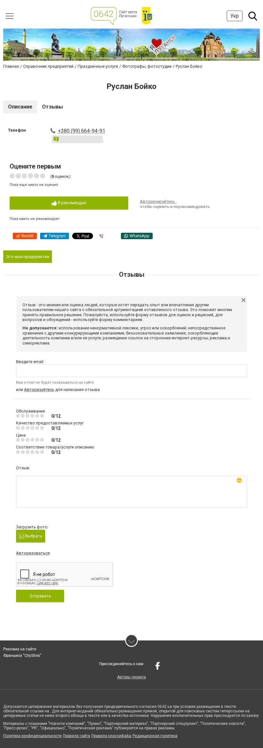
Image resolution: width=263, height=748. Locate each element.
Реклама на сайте (19, 649)
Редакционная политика (154, 736)
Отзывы (52, 107)
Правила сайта (76, 736)
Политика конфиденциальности (32, 736)
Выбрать (33, 536)
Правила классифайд (111, 736)
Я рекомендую (71, 202)
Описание (20, 107)
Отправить (40, 596)
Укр (234, 16)
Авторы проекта (131, 677)
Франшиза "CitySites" (22, 655)
